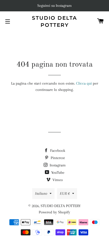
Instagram (57, 165)
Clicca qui (84, 83)
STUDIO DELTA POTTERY (54, 21)
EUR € (65, 193)
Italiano (41, 193)
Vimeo (57, 180)
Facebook (57, 150)
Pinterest (57, 158)
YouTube (57, 172)
